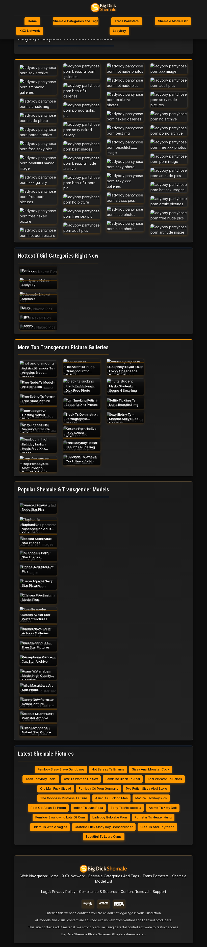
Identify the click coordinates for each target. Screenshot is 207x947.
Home (32, 21)
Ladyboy (119, 31)
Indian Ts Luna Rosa (88, 808)
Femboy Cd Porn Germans (98, 788)
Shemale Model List (173, 21)
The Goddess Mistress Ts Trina (64, 798)
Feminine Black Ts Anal (123, 779)
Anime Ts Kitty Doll (163, 808)
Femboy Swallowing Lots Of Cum (60, 817)
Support (159, 891)
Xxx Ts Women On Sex (81, 779)
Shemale (29, 299)
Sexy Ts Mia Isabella (126, 808)
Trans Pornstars (127, 21)
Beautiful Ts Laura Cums (104, 836)
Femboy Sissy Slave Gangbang (61, 769)
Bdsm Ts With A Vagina (50, 827)
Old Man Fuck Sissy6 (55, 788)
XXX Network (29, 31)
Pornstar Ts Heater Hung (153, 817)
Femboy (28, 270)
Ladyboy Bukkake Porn (109, 817)
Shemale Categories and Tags (75, 21)
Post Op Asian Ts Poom (48, 808)
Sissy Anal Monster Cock (150, 769)
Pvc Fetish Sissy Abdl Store (146, 788)
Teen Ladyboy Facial (40, 779)
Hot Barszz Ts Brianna (108, 769)
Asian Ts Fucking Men (111, 798)
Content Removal (135, 891)
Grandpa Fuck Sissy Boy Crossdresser (104, 827)
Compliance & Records (98, 891)
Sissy (26, 308)
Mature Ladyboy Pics (151, 798)
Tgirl (25, 317)
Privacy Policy (63, 891)
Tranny (27, 326)
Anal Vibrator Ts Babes (164, 779)
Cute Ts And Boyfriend (157, 827)
